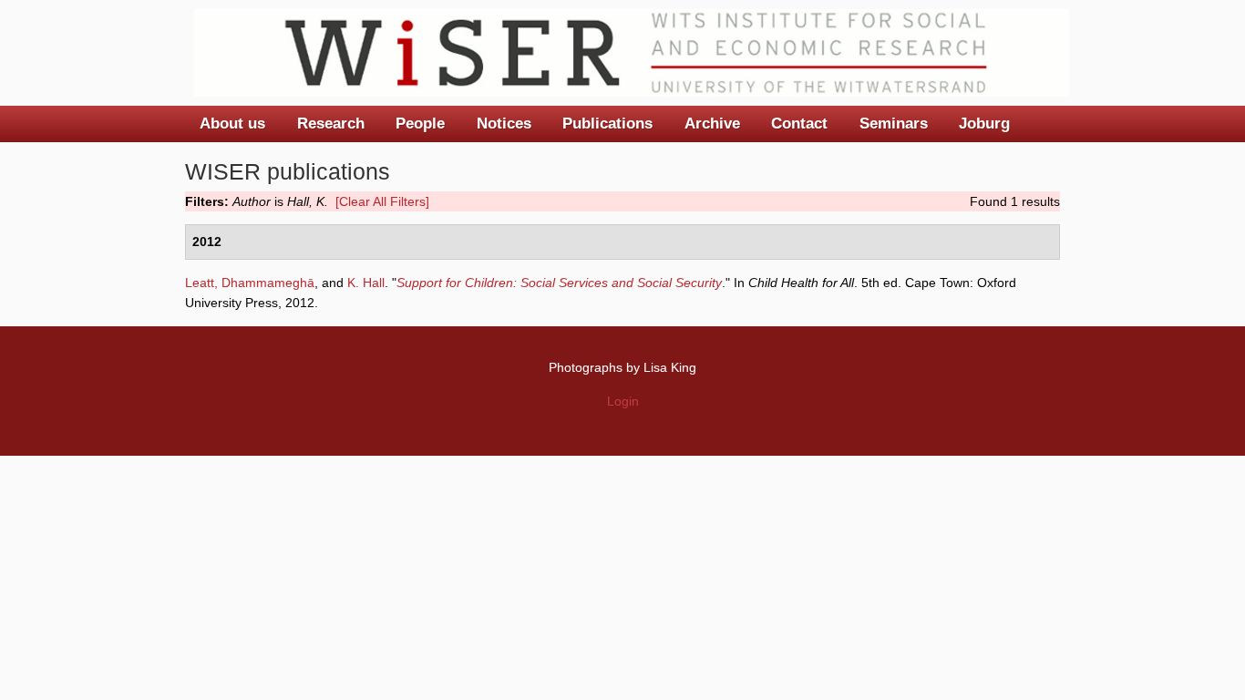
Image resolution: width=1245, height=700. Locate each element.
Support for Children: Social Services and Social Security (559, 282)
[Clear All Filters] (382, 201)
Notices (504, 123)
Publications (607, 123)
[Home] (631, 53)
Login (623, 401)
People (420, 123)
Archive (712, 123)
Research (331, 123)
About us (232, 123)
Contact (799, 123)
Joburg (984, 123)
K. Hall (366, 282)
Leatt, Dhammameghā (249, 282)
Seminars (893, 123)
